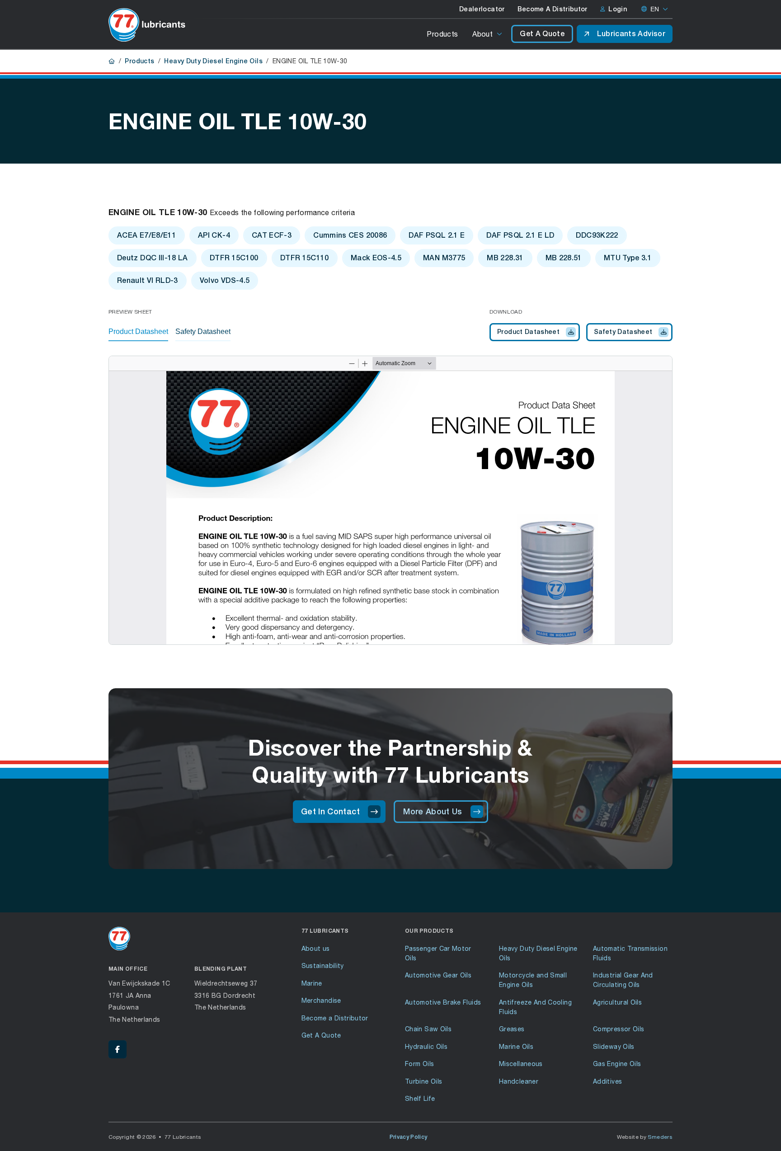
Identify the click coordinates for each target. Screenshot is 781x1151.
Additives (607, 1081)
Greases (512, 1029)
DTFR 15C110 (304, 258)
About (482, 33)
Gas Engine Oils (617, 1063)
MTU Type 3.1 (628, 258)
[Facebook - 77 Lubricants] (117, 1049)
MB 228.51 (564, 258)
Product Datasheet (528, 331)
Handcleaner (518, 1081)
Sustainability (322, 965)
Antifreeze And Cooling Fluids (535, 1006)
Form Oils (419, 1063)
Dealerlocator (482, 9)
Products (442, 33)
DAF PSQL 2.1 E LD (520, 235)
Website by (645, 1136)
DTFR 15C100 (234, 258)
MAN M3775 (444, 258)
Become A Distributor (553, 9)
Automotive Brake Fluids (443, 1002)
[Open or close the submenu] (500, 34)
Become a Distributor (334, 1018)
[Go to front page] (146, 25)
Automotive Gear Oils (438, 975)
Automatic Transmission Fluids (630, 953)
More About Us (432, 811)
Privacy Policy (409, 1137)
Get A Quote (542, 33)
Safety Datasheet (623, 331)
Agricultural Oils (617, 1002)
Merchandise (321, 1000)
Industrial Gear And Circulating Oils (623, 979)
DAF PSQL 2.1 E (437, 235)
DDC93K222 (597, 235)
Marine (311, 983)
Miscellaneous (521, 1063)
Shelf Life (420, 1098)
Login (617, 9)
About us (315, 948)
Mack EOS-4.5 (376, 258)
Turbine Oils (423, 1081)
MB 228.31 (505, 258)
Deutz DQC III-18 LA (152, 258)
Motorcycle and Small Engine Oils (533, 979)
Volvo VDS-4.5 (225, 280)
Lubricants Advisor (631, 33)
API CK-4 (214, 235)
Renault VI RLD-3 (147, 280)
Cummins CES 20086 (350, 235)
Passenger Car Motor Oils (438, 953)
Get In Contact (330, 811)
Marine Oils (516, 1046)
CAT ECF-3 (272, 235)
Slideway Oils (614, 1046)
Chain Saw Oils (428, 1029)
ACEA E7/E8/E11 (146, 235)
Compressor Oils (618, 1029)
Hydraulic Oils (426, 1046)
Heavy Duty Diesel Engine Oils (213, 61)
